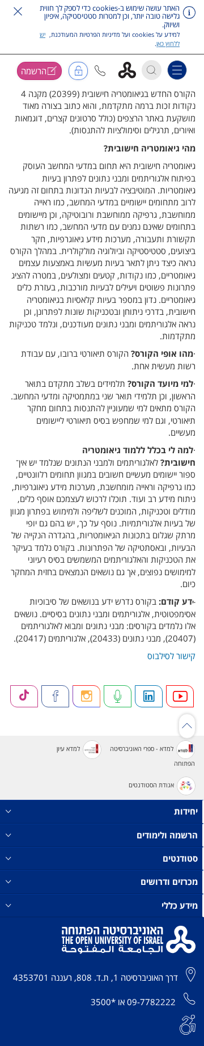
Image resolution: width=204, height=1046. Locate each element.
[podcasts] (118, 696)
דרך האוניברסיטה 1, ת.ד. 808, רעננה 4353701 (95, 977)
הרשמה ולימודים (167, 835)
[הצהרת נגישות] (188, 1023)
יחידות (186, 811)
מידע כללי (180, 905)
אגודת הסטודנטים (151, 785)
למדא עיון (68, 748)
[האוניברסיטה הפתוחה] (131, 69)
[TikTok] (24, 696)
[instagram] (87, 696)
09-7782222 (151, 1001)
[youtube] (180, 696)
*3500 (103, 1001)
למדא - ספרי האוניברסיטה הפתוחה (152, 755)
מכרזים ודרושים (169, 881)
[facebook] (55, 696)
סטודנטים (180, 858)
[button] (100, 70)
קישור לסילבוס (171, 655)
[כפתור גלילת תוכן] (187, 726)
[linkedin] (149, 696)
